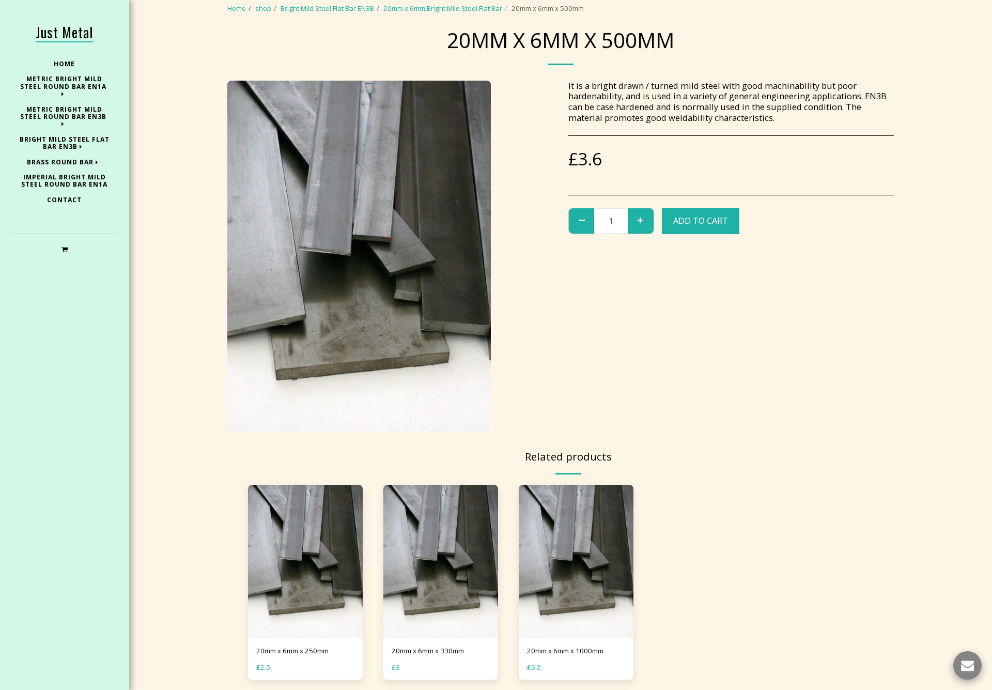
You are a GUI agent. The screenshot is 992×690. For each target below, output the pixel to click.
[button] (64, 248)
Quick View (305, 634)
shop (263, 8)
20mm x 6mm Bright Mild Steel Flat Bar (442, 8)
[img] (305, 561)
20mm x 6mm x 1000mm (565, 650)
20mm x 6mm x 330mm (428, 650)
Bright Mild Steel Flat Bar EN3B (327, 8)
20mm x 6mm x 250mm (292, 650)
